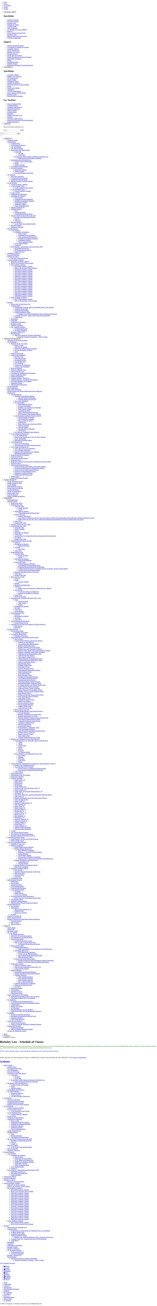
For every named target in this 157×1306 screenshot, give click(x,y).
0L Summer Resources (17, 934)
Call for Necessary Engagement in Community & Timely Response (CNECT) (33, 763)
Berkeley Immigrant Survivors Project (29, 647)
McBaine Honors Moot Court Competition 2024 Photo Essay (35, 858)
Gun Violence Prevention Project (27, 678)
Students (17, 583)
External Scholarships (24, 406)
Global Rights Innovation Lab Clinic (21, 541)
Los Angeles (21, 755)
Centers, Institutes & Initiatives (16, 496)
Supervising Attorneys (17, 777)
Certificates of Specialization (19, 194)
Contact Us (18, 220)
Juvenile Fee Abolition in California (28, 593)
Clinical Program (12, 501)
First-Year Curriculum (17, 176)
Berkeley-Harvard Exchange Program (22, 181)
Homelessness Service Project (26, 680)
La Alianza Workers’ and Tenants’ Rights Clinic (32, 685)
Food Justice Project (24, 673)
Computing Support (13, 49)
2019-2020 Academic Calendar (23, 278)
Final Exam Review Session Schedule (18, 84)
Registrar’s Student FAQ (18, 332)
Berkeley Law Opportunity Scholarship (29, 407)
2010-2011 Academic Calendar (23, 292)
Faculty (17, 163)
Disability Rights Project (25, 665)
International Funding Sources (23, 440)
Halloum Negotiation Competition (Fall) (26, 860)
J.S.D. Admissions (12, 388)
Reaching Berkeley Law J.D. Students (22, 1009)
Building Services (12, 63)
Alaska (20, 742)
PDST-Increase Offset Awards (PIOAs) (29, 414)
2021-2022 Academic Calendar (23, 274)
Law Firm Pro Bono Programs (19, 832)
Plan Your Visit (19, 357)
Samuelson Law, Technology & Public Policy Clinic (26, 598)
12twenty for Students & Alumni (16, 1031)
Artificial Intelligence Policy (23, 312)
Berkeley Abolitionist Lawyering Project (29, 714)
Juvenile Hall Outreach (24, 726)
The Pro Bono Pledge (17, 631)
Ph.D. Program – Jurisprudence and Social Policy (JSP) (27, 247)
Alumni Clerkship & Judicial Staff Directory (27, 973)
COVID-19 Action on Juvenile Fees (28, 591)
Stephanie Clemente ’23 (21, 819)
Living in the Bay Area (17, 371)
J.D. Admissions (12, 342)
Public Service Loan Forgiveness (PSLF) (30, 424)
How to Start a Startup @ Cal (23, 909)
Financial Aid (11, 393)
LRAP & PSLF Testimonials (26, 429)
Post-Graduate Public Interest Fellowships (30, 955)
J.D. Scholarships (20, 402)
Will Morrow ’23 (19, 817)
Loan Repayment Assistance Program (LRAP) (28, 416)
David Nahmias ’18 (20, 786)
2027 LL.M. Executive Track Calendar (26, 301)
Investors (13, 914)
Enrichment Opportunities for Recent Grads (23, 1016)
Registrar (9, 117)
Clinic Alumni (22, 603)
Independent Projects (17, 773)
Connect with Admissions (18, 355)
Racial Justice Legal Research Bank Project (30, 770)
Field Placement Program (14, 880)
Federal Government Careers (23, 965)
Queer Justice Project (24, 698)
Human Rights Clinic (17, 552)
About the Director (16, 921)
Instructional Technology (14, 59)
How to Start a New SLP (22, 709)
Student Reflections (23, 546)
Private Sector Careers (17, 939)
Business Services (12, 54)
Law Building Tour (20, 361)
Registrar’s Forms (16, 324)
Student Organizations (13, 109)
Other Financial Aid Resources (20, 465)
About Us (17, 542)
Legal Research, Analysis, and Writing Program (24, 839)
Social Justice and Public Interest (20, 150)
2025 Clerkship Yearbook (25, 978)
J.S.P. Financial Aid (16, 442)
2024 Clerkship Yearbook (25, 977)
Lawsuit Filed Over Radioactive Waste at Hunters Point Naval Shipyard (35, 536)
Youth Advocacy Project (25, 708)
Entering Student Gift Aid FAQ (27, 399)
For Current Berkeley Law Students (21, 381)
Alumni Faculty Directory (18, 1023)
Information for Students (22, 511)
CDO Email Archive (17, 993)
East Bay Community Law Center (20, 524)
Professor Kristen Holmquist (23, 829)
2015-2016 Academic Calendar (23, 284)
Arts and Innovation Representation (28, 644)
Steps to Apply (19, 197)
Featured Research (12, 494)
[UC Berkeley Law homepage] (7, 1263)
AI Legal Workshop (24, 713)
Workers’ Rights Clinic (24, 706)
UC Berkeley (7, 1300)
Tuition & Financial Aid (18, 207)
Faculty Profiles (11, 80)
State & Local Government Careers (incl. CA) (28, 967)
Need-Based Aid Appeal (25, 404)
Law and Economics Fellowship (24, 173)
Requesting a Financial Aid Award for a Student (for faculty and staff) (31, 461)
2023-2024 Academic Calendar (23, 271)
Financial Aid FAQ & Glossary (20, 455)
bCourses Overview (13, 21)
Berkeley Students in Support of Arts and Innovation (33, 718)
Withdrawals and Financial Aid (23, 475)
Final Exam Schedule (13, 88)
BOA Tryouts (18, 870)
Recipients (18, 627)
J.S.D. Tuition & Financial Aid (19, 447)
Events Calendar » (20, 251)
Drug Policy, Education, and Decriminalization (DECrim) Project (33, 795)
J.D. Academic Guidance (18, 327)
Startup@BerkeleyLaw (14, 904)
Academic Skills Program (14, 107)
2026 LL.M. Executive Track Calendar (22, 263)
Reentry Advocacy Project (25, 734)
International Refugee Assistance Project (29, 683)
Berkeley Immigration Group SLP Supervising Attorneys (31, 798)
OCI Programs (15, 990)
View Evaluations (12, 28)
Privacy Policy (8, 1299)
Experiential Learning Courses (16, 837)
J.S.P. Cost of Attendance (22, 443)
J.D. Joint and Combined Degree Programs (27, 432)
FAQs (16, 352)
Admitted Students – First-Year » (20, 378)
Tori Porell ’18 (19, 793)
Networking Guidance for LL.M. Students (23, 998)
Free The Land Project (24, 724)
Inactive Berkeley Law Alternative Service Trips (28, 754)
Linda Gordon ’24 (20, 780)
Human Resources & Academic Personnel (19, 57)
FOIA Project (18, 783)
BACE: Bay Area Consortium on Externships (28, 898)
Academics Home (12, 140)
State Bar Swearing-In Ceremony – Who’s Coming (32, 337)
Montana (20, 757)
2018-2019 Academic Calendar (23, 279)
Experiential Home (12, 500)
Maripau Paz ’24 (19, 811)
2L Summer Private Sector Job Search (29, 944)
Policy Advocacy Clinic (18, 577)
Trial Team (18, 876)
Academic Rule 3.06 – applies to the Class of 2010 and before (32, 315)
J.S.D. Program (15, 230)
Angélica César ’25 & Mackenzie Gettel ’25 (27, 788)
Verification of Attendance (18, 322)
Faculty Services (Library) (14, 55)
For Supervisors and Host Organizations (22, 896)
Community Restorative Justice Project (29, 721)
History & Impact (16, 924)
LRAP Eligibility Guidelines (26, 417)
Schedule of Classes (13, 25)
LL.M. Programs (12, 183)
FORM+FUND (19, 911)
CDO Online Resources (18, 1019)
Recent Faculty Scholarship (15, 488)
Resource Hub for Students (15, 96)
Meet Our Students (16, 222)
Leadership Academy (24, 411)
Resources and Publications (22, 585)
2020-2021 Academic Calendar (23, 276)
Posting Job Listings (16, 1006)
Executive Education (13, 255)
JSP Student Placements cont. (23, 250)
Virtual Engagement (20, 358)
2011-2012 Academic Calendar (23, 291)
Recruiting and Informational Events (25, 217)
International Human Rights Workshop (29, 681)
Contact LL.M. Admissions (22, 365)
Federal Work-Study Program (19, 478)
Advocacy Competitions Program (16, 842)
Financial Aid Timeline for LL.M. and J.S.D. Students (30, 437)
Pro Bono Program (12, 629)
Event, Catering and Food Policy (16, 33)
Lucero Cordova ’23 (20, 813)
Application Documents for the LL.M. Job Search (25, 996)
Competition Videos (16, 878)
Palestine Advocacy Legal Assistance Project (31, 691)
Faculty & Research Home (15, 481)
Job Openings (8, 1287)
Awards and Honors (13, 490)
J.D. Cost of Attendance (21, 401)
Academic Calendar (13, 20)
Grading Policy (15, 1004)
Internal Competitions (17, 845)
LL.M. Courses (15, 192)
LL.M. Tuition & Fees (21, 435)
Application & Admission (18, 196)
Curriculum (18, 152)
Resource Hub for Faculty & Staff (17, 36)
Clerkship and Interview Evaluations (25, 983)
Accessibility (7, 1294)
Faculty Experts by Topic (14, 483)
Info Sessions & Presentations (19, 458)
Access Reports (19, 611)
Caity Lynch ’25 (19, 796)
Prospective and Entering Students (24, 396)
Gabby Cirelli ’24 (20, 801)
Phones (9, 60)
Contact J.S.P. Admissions (22, 366)
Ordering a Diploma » (17, 325)
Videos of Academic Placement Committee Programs (26, 1024)
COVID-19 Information (14, 38)
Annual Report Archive (21, 623)
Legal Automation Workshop (26, 729)
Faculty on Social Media (14, 491)
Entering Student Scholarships (26, 398)
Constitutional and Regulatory (19, 166)
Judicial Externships (16, 885)
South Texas (21, 760)
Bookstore (10, 113)
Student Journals (12, 110)
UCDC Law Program (21, 894)
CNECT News (19, 772)
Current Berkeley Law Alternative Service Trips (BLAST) (31, 740)
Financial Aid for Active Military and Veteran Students (30, 466)
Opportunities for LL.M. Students (20, 775)
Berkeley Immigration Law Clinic (28, 716)
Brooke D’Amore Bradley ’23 (23, 803)
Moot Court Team (20, 873)
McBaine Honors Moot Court (23, 849)
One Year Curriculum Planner (19, 258)
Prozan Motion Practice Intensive (24, 847)
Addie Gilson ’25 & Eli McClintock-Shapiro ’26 (28, 791)
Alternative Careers (16, 991)
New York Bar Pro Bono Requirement (22, 834)
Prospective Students (20, 170)
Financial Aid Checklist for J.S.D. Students (27, 452)
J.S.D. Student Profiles (21, 243)
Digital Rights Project (24, 663)
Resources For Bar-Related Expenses (25, 471)
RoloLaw (10, 31)
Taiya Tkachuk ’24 (20, 804)
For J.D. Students (12, 932)
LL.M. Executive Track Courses (24, 188)
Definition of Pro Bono (21, 632)
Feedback (6, 1291)
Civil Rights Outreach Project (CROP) (29, 719)
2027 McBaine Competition (26, 850)
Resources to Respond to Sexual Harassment (20, 65)
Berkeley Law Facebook (14, 76)
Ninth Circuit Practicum (14, 917)
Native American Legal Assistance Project (30, 690)
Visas (16, 211)
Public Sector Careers (17, 964)
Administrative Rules (17, 899)
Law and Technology (17, 148)
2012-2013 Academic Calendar (23, 289)
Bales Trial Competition (21, 867)
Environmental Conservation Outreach (29, 670)
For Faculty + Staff (9, 12)
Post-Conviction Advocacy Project (28, 696)
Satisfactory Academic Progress (24, 473)
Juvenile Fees (18, 590)
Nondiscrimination (9, 1297)
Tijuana (20, 762)
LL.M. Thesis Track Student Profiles (25, 224)
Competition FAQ (23, 862)
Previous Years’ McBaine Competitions (29, 857)
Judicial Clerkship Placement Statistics (22, 1029)
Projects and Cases (20, 514)
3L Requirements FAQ (21, 328)
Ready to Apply (19, 345)
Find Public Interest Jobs (22, 950)
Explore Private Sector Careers (23, 941)
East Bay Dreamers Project (26, 668)
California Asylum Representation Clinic (29, 654)
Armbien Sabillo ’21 (20, 822)
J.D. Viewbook (19, 363)
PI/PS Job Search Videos (25, 957)
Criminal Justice (15, 143)
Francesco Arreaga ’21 (21, 821)
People (16, 580)
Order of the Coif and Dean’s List (20, 304)
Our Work (17, 547)
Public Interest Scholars (25, 409)
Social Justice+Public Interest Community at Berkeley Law (31, 156)
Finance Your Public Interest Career (25, 959)
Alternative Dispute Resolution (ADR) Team (27, 872)
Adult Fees (18, 586)
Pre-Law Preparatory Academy (23, 350)
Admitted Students (16, 209)
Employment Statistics (17, 1027)
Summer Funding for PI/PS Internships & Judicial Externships (36, 960)
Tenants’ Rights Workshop (25, 704)
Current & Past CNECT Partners (24, 767)
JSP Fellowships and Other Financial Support (28, 445)
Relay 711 (6, 1295)
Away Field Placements (17, 890)
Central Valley (22, 745)
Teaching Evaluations (13, 83)
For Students (8, 67)
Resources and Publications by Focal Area (27, 572)
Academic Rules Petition (22, 310)
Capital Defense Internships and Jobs (28, 513)
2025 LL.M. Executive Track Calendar (26, 268)
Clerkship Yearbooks (20, 975)
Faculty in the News (13, 493)
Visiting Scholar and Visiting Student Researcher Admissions (24, 391)
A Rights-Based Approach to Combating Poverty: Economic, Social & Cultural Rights (43, 568)
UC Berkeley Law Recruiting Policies (22, 1001)
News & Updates (23, 427)
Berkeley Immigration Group (26, 645)
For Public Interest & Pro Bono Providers (23, 835)
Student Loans (15, 476)
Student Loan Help (23, 425)
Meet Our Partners (16, 225)
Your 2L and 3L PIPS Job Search (27, 954)
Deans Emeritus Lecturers (14, 486)
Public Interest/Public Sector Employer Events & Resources (35, 949)
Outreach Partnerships (17, 376)
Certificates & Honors (13, 253)
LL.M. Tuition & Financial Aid (20, 434)
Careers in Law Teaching (14, 1021)
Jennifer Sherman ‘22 (21, 826)
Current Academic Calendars (19, 184)
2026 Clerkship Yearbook (25, 980)
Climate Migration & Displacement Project (30, 659)
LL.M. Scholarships (20, 438)
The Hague (18, 891)
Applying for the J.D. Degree (19, 343)
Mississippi (21, 758)
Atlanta (20, 744)
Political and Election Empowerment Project (31, 695)
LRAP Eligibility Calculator (26, 419)
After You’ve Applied (21, 347)
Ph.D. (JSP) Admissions (14, 389)
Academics (7, 138)
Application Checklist (21, 202)
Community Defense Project (26, 722)
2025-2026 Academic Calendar (23, 266)
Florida (20, 747)
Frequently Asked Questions (19, 901)
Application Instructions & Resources (25, 972)
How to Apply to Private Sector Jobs (25, 942)
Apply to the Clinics (16, 503)
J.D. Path (20, 153)
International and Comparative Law (21, 160)
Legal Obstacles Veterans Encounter (28, 686)
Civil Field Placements (17, 886)
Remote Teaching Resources (15, 45)
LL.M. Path (21, 155)
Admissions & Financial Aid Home (17, 340)
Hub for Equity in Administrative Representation (32, 768)
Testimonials (14, 881)
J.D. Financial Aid (12, 78)
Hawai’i (20, 749)
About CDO (10, 929)
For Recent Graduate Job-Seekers (20, 1014)
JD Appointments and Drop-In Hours (21, 937)
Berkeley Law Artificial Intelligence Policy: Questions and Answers (37, 314)
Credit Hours (18, 317)
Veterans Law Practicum (14, 916)
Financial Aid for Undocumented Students (27, 470)
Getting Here (7, 1284)
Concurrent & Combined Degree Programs (23, 373)
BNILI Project (19, 781)
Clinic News (18, 521)
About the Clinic (19, 506)
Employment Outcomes (14, 1026)
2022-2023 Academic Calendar (23, 273)
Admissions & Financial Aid (11, 338)
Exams (9, 86)
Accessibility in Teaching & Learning (18, 47)
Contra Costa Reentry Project (26, 662)
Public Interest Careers (17, 946)
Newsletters (18, 537)
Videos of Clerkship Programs (23, 985)
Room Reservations (13, 62)
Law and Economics (17, 168)
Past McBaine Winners (24, 855)
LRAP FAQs (22, 430)
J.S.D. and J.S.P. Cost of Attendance (25, 448)
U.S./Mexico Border (24, 752)
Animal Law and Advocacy (26, 642)
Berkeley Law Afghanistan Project (24, 765)
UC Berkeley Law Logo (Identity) (17, 29)
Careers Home (11, 927)
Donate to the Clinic (20, 523)
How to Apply (19, 639)
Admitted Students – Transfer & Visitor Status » (24, 380)
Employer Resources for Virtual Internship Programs (26, 1011)
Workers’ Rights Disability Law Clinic (29, 737)
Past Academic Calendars (18, 265)
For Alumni (10, 1013)
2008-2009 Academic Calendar (23, 296)
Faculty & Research (9, 480)
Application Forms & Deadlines (24, 199)
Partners (20, 604)
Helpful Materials (23, 853)
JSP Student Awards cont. (22, 248)
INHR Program (19, 893)
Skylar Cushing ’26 (20, 790)
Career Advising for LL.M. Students (17, 995)
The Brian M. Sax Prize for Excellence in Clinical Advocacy (28, 624)
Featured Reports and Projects (26, 564)
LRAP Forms (22, 422)
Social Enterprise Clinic (17, 613)
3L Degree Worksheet (21, 330)
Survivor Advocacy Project (26, 703)
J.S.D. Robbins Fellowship (22, 450)
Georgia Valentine (23, 582)
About (16, 600)
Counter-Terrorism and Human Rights (29, 570)
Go (22, 130)
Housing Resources (20, 212)
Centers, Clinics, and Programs (23, 161)
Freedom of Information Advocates (28, 677)
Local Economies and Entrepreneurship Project (31, 731)
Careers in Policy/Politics (22, 968)
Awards (13, 831)
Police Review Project (24, 693)
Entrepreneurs (15, 908)
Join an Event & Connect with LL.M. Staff (23, 215)
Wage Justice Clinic (23, 736)
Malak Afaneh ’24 (20, 808)
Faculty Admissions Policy (18, 375)
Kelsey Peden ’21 (20, 824)
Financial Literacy (16, 460)
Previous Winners (23, 863)
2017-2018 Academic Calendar (23, 281)
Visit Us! (17, 219)
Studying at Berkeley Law (18, 370)
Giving (6, 7)
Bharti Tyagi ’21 (19, 814)
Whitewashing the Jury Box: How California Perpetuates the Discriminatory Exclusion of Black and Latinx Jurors (50, 519)
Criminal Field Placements (18, 888)
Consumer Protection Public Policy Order (30, 660)
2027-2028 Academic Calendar (23, 299)
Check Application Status (22, 206)
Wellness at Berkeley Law (14, 115)
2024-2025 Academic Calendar (23, 269)
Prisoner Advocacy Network (26, 732)
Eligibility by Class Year (18, 844)
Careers (6, 926)
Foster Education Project (25, 675)
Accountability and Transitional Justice (29, 565)
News (5, 2)
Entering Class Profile (17, 353)
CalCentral (10, 89)
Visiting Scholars (19, 171)
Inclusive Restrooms (13, 122)
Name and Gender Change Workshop (29, 688)
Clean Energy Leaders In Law (27, 657)
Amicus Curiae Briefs (24, 516)
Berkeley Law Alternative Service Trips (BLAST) (25, 739)
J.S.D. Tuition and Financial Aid (27, 237)
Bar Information (15, 333)
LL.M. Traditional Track (18, 189)
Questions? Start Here (17, 227)
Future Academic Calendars (19, 297)
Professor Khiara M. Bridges (23, 827)
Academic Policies (12, 105)
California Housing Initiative (26, 655)
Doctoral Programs (12, 229)
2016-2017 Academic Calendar (23, 283)
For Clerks (18, 986)
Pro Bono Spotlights (17, 778)
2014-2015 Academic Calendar (23, 286)
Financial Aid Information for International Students (29, 468)
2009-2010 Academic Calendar (23, 294)
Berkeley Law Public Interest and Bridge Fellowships (33, 962)
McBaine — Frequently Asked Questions (30, 852)
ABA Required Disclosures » (19, 384)
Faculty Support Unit (13, 50)
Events (6, 4)
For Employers (11, 1000)
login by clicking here (80, 1057)
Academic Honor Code (21, 309)
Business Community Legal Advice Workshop (31, 652)
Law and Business (16, 147)
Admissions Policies (20, 204)
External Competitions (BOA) (19, 868)
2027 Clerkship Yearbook (25, 982)
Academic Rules (12, 26)
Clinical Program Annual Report (20, 621)
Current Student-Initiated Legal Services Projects (28, 641)
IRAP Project (18, 785)
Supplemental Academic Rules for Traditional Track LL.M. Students (34, 307)
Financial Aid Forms (17, 457)
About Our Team (16, 463)
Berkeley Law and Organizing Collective (30, 649)
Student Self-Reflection (25, 560)
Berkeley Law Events (13, 52)
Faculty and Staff (23, 508)
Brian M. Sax (18, 626)
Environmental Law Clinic (18, 526)
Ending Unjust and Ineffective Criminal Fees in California (34, 588)
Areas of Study (11, 142)
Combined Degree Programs (19, 179)
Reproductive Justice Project (26, 700)
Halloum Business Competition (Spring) (26, 865)
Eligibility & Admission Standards (24, 201)
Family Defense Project (25, 672)
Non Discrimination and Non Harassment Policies (25, 1003)
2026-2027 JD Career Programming (21, 936)
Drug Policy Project (24, 667)
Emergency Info (12, 34)
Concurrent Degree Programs (19, 178)
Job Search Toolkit (12, 931)
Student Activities (20, 165)
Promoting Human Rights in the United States (31, 567)
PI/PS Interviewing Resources (26, 952)
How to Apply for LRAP (25, 420)
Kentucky (21, 750)
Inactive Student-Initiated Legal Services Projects (29, 711)
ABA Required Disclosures (11, 1289)
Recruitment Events (20, 360)
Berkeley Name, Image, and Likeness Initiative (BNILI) (34, 650)
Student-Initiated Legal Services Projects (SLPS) (25, 637)
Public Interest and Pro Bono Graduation (30, 158)
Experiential (7, 498)
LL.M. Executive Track (17, 186)
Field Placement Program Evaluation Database (24, 903)
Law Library (7, 5)
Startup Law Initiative (24, 701)
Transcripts (14, 320)
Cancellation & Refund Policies (24, 214)
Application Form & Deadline (26, 235)
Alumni (6, 9)
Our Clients (21, 549)
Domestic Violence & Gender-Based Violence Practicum (23, 919)
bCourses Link (11, 23)
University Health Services (15, 118)
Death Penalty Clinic (17, 505)
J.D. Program (11, 174)
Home (5, 1034)
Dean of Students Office (14, 104)
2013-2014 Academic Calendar (23, 288)
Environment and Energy (18, 145)
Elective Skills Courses (17, 840)
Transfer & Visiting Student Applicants (26, 348)
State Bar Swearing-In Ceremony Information (28, 335)
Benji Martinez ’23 (20, 816)
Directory (6, 123)
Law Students (15, 906)
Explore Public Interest (21, 947)
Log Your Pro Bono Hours (18, 634)
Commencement (12, 112)
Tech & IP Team (19, 875)
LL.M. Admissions (12, 386)
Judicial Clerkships (16, 970)
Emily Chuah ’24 (19, 806)
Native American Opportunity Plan (28, 412)
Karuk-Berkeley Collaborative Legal (28, 727)
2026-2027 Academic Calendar (20, 261)
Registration (14, 319)
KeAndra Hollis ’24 (20, 809)
